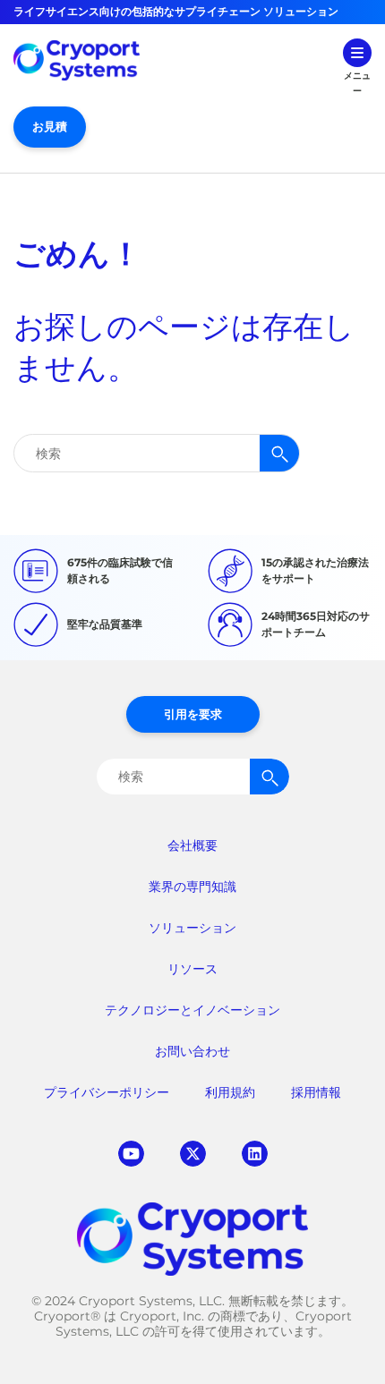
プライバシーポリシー (106, 1092)
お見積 (49, 126)
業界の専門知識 (192, 887)
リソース (192, 969)
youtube (131, 1154)
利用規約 (230, 1092)
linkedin (255, 1154)
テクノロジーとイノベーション (192, 1010)
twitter (193, 1154)
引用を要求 (193, 714)
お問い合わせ (192, 1051)
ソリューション (192, 928)
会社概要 (192, 845)
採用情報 (316, 1092)
